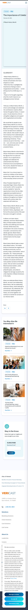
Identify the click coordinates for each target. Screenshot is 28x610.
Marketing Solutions (7, 516)
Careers (4, 542)
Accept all (14, 599)
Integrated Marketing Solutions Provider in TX (13, 486)
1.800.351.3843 (9, 507)
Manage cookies (14, 594)
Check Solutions (6, 520)
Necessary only (14, 603)
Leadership (5, 538)
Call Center (5, 527)
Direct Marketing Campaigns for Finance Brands (13, 483)
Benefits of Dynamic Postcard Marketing (11, 479)
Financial (6, 11)
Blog (12, 11)
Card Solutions (6, 523)
